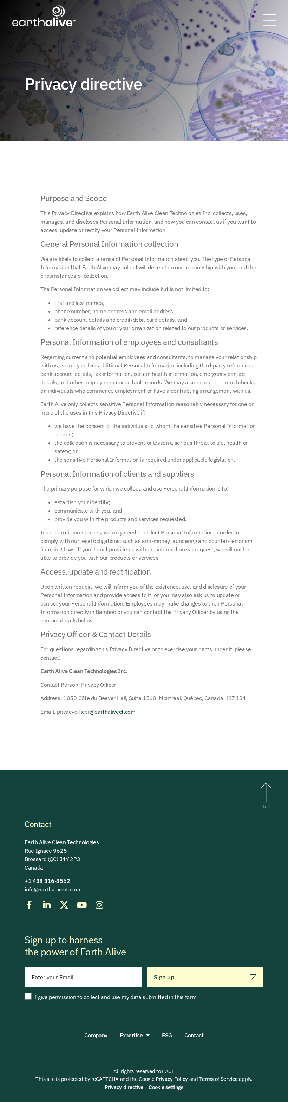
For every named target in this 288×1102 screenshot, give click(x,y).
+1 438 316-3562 (47, 880)
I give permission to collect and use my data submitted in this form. (116, 996)
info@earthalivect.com (52, 889)
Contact (194, 1035)
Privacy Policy (172, 1079)
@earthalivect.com (113, 711)
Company (95, 1035)
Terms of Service (218, 1079)
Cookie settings (166, 1087)
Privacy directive (124, 1087)
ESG (167, 1035)
